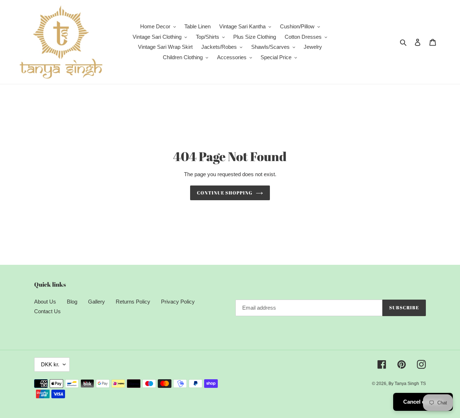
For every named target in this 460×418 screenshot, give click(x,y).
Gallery (96, 302)
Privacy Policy (178, 302)
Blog (72, 302)
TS (423, 383)
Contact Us (47, 311)
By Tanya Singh (403, 383)
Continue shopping (225, 192)
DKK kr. (50, 364)
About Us (45, 302)
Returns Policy (133, 302)
